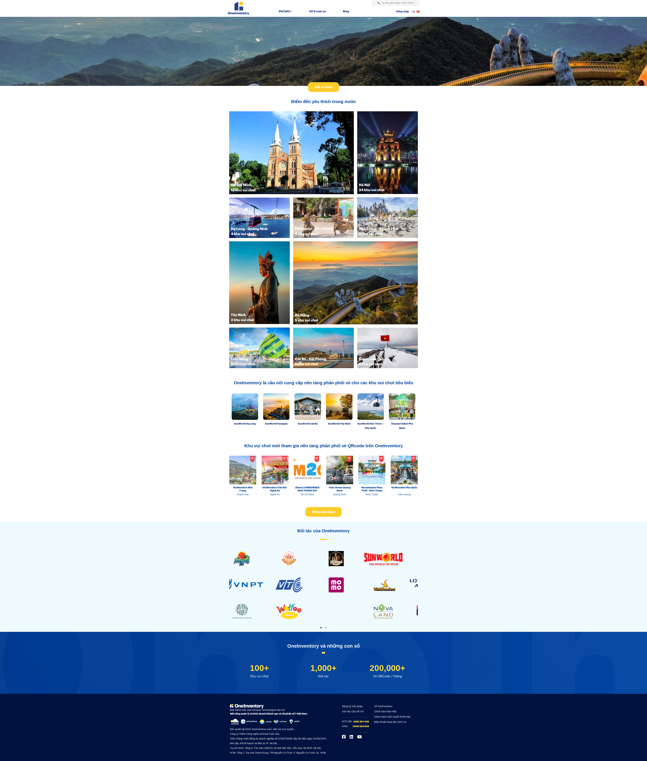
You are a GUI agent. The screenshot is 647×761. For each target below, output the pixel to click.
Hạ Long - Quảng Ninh (249, 229)
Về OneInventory (383, 706)
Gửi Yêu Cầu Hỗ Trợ (353, 711)
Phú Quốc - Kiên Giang (314, 229)
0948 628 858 (361, 726)
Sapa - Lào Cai (371, 359)
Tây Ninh (238, 315)
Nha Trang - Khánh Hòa (378, 229)
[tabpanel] (252, 585)
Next (420, 585)
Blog (346, 11)
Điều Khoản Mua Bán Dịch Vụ (390, 722)
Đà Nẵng (302, 315)
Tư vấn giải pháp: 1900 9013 (398, 3)
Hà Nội (364, 185)
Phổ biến (284, 11)
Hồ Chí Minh (241, 185)
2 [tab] (326, 627)
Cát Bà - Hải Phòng (310, 359)
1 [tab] (321, 627)
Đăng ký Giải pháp (352, 706)
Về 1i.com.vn (317, 11)
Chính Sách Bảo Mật (385, 711)
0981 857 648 (361, 721)
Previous (226, 585)
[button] (323, 87)
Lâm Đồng (239, 359)
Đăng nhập (402, 11)
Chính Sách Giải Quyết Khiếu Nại (392, 717)
